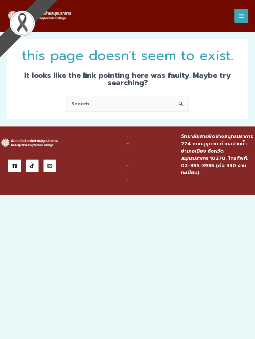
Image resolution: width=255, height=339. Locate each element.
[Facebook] (14, 166)
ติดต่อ (127, 179)
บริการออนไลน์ (127, 165)
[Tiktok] (32, 166)
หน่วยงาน (127, 143)
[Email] (49, 166)
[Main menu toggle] (241, 16)
